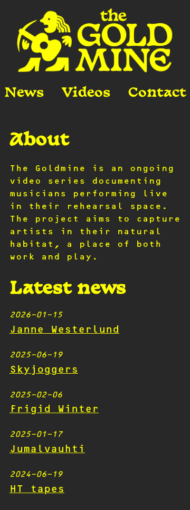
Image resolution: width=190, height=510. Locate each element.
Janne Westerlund (64, 330)
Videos (86, 93)
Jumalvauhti (47, 450)
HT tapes (37, 490)
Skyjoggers (44, 370)
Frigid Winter (54, 410)
